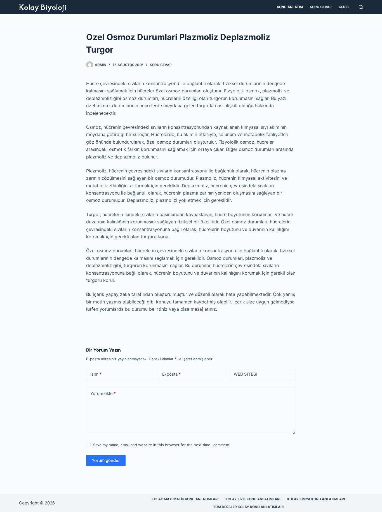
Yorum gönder (106, 460)
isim (96, 374)
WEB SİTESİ (245, 374)
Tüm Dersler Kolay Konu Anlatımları (248, 507)
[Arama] (361, 7)
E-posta (171, 374)
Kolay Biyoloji (43, 7)
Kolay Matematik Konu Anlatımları (185, 499)
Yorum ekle (103, 393)
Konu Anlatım (290, 7)
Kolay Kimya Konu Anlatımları (316, 499)
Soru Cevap (321, 7)
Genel (344, 7)
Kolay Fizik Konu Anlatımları (252, 499)
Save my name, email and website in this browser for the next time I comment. (162, 445)
